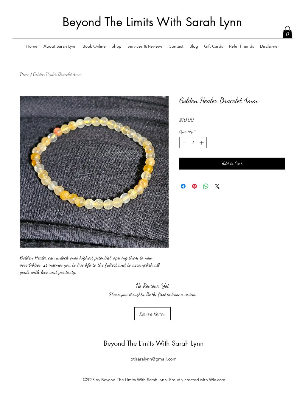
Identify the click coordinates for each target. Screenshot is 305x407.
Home (24, 74)
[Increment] (202, 142)
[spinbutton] (193, 142)
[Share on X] (217, 186)
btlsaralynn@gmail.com (153, 359)
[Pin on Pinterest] (194, 186)
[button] (287, 32)
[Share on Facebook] (183, 186)
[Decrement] (184, 142)
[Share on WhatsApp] (205, 186)
